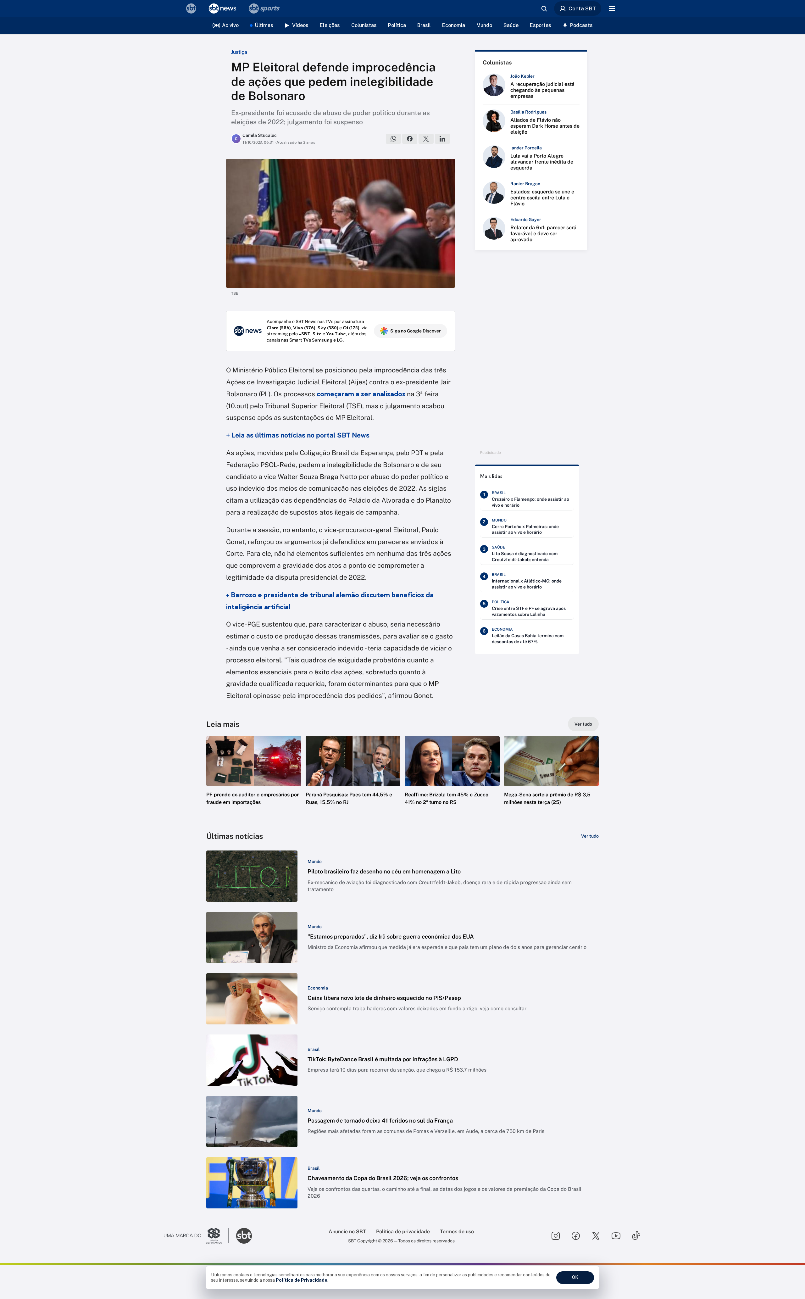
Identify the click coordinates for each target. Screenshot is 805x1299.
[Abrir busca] (544, 8)
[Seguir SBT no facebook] (576, 1236)
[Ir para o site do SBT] (244, 1236)
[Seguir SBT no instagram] (556, 1236)
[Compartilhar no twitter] (426, 139)
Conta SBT (582, 8)
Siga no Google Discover (415, 330)
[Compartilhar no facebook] (409, 139)
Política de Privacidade (301, 1280)
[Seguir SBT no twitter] (596, 1236)
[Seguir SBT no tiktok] (636, 1236)
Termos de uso (457, 1232)
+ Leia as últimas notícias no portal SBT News (297, 435)
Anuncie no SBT (347, 1232)
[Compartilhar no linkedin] (442, 139)
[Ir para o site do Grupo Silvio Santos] (196, 1236)
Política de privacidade (403, 1232)
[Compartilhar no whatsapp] (393, 139)
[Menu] (612, 8)
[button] (253, 780)
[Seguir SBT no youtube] (616, 1236)
